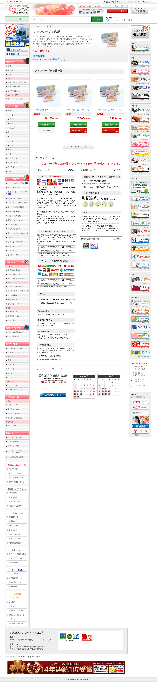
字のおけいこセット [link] (15, 413)
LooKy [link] (10, 237)
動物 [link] (9, 110)
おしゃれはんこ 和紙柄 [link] (16, 207)
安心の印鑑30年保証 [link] (16, 477)
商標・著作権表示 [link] (15, 534)
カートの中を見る (117, 11)
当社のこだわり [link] (14, 597)
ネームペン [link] (12, 373)
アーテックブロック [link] (15, 409)
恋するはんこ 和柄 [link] (14, 198)
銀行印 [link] (10, 70)
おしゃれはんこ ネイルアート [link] (18, 233)
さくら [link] (12, 136)
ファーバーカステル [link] (15, 405)
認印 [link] (9, 74)
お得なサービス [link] (14, 563)
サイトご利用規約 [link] (15, 538)
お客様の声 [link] (13, 586)
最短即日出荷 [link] (13, 469)
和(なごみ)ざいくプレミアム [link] (17, 192)
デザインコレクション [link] (15, 220)
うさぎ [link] (12, 119)
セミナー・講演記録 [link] (16, 624)
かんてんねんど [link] (13, 425)
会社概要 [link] (12, 602)
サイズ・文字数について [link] (17, 501)
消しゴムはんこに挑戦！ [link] (16, 457)
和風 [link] (9, 150)
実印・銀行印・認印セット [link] (17, 82)
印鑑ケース (110, 20)
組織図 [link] (11, 606)
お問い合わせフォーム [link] (16, 582)
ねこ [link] (11, 115)
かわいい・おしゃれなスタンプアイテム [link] (15, 451)
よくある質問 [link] (13, 573)
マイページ (122, 2)
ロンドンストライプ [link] (15, 246)
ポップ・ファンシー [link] (15, 158)
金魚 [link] (11, 123)
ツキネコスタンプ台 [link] (15, 332)
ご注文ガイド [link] (13, 517)
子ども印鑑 (128, 20)
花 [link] (9, 132)
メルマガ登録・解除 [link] (16, 558)
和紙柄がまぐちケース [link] (15, 270)
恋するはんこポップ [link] (15, 242)
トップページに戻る (78, 147)
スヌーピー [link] (12, 171)
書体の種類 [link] (13, 497)
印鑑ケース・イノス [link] (15, 312)
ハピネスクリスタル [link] (15, 229)
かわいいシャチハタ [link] (15, 99)
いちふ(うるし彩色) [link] (14, 216)
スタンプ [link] (11, 377)
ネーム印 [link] (11, 369)
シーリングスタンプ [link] (15, 390)
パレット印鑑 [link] (12, 224)
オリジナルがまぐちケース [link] (17, 279)
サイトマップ (134, 2)
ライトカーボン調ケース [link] (16, 286)
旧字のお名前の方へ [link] (16, 506)
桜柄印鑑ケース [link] (13, 299)
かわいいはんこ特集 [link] (15, 437)
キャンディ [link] (12, 250)
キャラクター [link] (12, 163)
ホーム (147, 2)
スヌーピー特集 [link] (13, 446)
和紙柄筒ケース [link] (13, 316)
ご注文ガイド (110, 2)
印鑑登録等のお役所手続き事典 (139, 374)
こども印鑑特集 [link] (13, 441)
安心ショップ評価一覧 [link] (16, 615)
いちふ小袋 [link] (12, 320)
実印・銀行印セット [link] (15, 87)
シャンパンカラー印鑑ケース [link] (18, 291)
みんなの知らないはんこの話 (139, 387)
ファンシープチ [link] (13, 255)
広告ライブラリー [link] (15, 619)
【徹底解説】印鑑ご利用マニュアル (139, 380)
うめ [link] (11, 141)
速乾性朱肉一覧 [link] (13, 336)
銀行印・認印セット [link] (15, 91)
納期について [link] (13, 525)
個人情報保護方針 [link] (15, 543)
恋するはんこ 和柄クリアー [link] (17, 203)
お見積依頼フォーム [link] (16, 578)
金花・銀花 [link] (12, 211)
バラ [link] (11, 145)
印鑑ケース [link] (12, 364)
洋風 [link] (9, 154)
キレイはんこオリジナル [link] (16, 183)
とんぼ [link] (12, 128)
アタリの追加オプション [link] (17, 482)
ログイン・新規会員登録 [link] (17, 554)
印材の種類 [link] (13, 493)
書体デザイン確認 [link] (15, 473)
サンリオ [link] (11, 167)
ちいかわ (119, 20)
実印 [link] (9, 66)
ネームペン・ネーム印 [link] (15, 348)
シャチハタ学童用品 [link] (15, 418)
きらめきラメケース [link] (15, 304)
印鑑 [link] (9, 360)
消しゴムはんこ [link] (13, 385)
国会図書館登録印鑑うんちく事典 (139, 368)
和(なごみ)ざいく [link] (14, 187)
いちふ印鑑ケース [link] (14, 274)
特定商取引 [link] (13, 530)
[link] (47, 106)
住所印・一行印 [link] (13, 352)
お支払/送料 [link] (13, 521)
